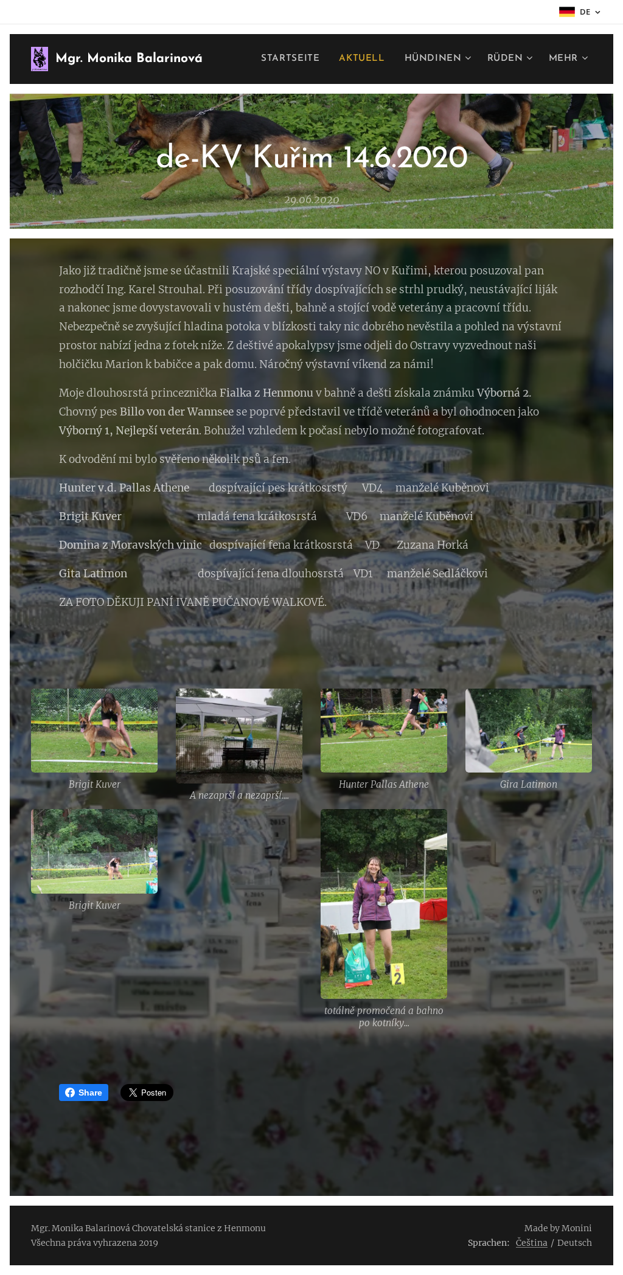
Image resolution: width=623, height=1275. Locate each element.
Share (90, 1092)
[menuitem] (293, 59)
